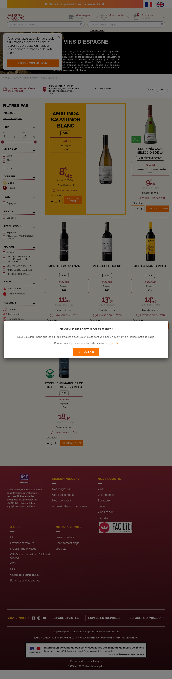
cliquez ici (112, 343)
